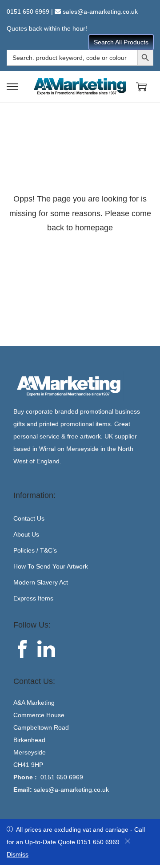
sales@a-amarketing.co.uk (100, 11)
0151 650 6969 (28, 11)
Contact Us (28, 518)
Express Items (33, 598)
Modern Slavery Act (40, 582)
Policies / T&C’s (35, 550)
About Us (26, 534)
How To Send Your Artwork (50, 566)
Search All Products (121, 42)
